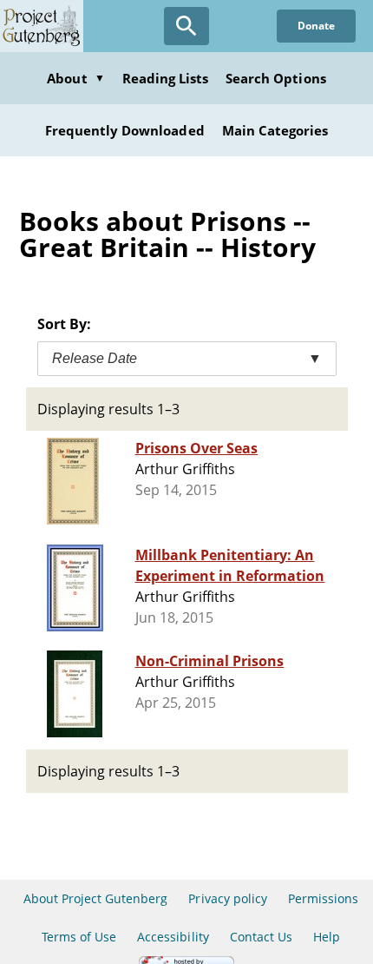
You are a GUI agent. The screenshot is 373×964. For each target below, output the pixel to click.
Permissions (323, 898)
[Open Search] (186, 26)
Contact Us (261, 936)
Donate (316, 25)
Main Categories (275, 130)
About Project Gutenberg (95, 898)
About (75, 78)
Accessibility (173, 936)
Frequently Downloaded (125, 130)
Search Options (276, 78)
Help (326, 936)
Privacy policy (227, 898)
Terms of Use (79, 936)
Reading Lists (165, 78)
